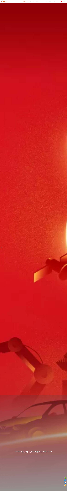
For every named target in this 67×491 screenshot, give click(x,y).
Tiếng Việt (64, 1)
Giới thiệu (29, 1)
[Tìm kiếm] (59, 1)
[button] (66, 248)
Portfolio (42, 1)
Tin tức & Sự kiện (49, 1)
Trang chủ (24, 1)
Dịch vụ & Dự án (36, 1)
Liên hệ (55, 1)
